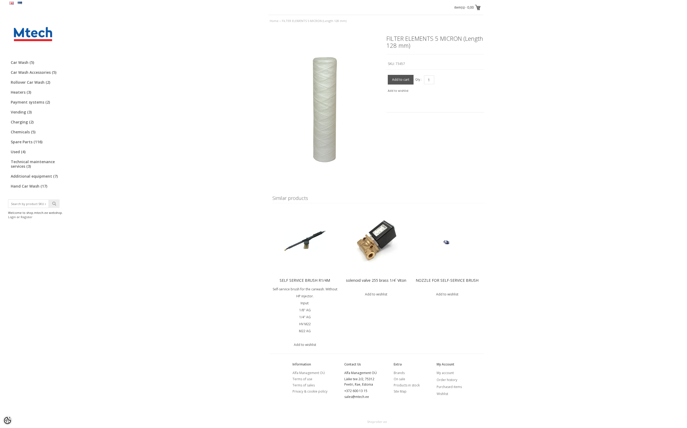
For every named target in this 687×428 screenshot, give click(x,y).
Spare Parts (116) (26, 141)
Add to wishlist (398, 91)
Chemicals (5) (23, 131)
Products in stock (407, 385)
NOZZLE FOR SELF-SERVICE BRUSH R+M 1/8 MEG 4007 (447, 284)
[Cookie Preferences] (7, 420)
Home (274, 21)
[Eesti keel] (20, 3)
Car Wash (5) (22, 62)
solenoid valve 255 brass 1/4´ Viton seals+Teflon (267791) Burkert (376, 284)
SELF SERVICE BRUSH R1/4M (305, 280)
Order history (447, 380)
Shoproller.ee (377, 422)
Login (12, 217)
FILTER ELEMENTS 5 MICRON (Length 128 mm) (314, 21)
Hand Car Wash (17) (29, 186)
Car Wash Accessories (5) (33, 72)
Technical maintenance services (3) (33, 164)
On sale (399, 379)
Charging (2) (22, 122)
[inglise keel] (11, 3)
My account (445, 373)
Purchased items (449, 387)
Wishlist (442, 394)
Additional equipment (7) (34, 176)
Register (26, 217)
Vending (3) (21, 112)
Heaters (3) (21, 92)
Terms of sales (304, 385)
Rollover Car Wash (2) (30, 82)
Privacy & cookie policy (310, 391)
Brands (399, 373)
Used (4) (18, 151)
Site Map (400, 391)
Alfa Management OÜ (309, 373)
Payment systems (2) (30, 102)
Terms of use (302, 379)
